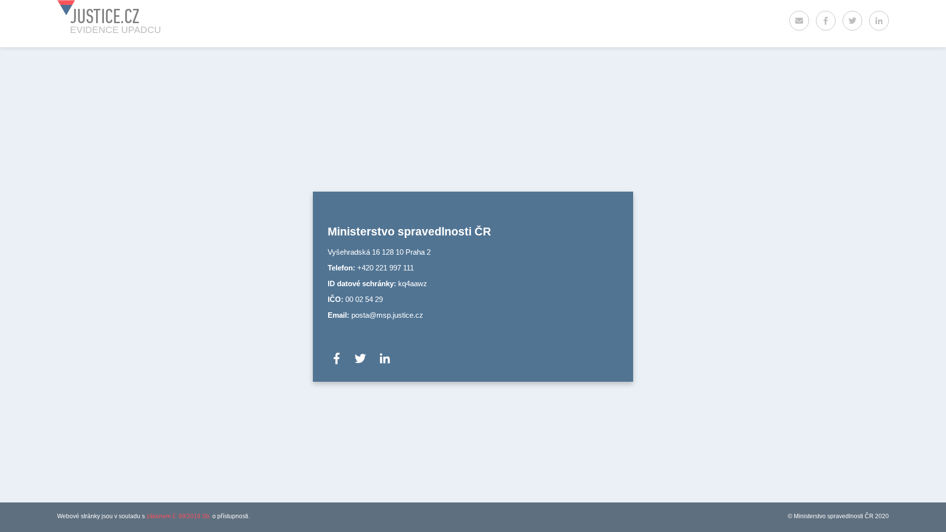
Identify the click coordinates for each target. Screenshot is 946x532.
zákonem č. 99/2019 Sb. (178, 516)
